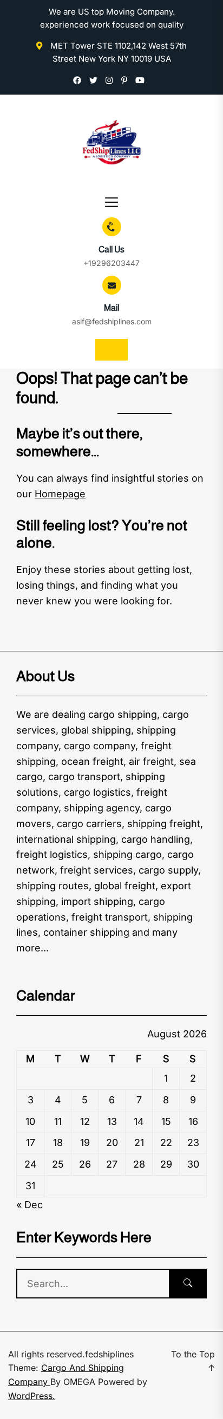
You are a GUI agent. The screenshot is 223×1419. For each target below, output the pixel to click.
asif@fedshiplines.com (112, 321)
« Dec (29, 1204)
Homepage (60, 493)
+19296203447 (111, 263)
